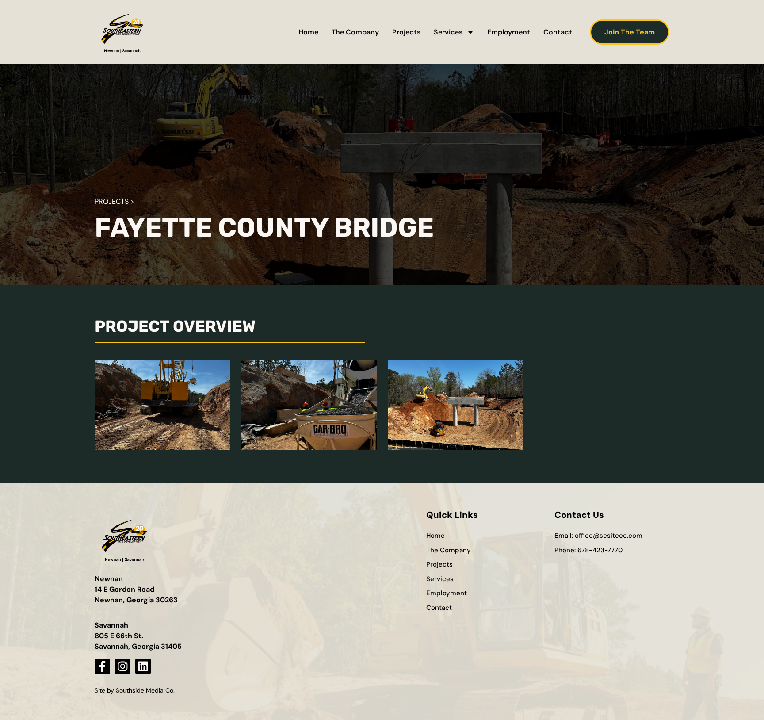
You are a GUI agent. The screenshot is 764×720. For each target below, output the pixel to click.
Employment (508, 32)
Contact (557, 32)
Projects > (114, 201)
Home (308, 32)
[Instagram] (122, 666)
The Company (355, 32)
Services (448, 32)
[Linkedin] (143, 666)
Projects (406, 32)
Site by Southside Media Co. (135, 690)
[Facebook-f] (102, 666)
